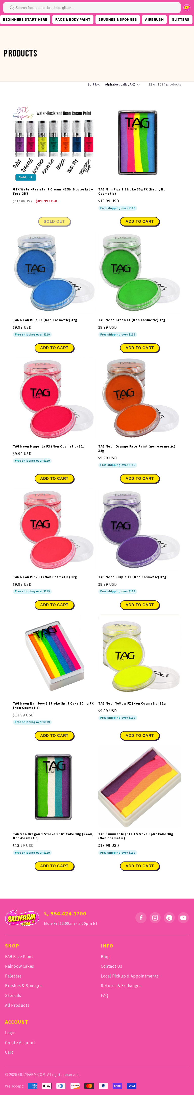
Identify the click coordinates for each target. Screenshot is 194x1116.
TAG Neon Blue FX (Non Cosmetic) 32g (45, 320)
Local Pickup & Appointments (130, 976)
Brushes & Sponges (23, 985)
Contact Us (111, 966)
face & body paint (72, 19)
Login (10, 1033)
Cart (9, 1052)
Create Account (20, 1042)
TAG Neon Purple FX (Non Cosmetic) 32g (132, 577)
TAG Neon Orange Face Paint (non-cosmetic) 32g (137, 448)
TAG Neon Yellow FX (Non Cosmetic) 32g (132, 704)
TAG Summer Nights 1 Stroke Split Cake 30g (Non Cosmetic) (135, 836)
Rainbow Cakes (19, 966)
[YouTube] (183, 917)
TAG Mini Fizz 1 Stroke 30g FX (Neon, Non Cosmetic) (133, 191)
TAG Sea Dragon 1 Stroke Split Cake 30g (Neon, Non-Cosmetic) (53, 836)
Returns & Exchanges (121, 985)
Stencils (13, 995)
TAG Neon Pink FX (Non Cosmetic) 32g (45, 577)
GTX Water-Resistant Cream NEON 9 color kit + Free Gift (53, 191)
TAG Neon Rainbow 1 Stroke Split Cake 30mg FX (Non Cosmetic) (53, 706)
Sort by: (93, 84)
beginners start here (25, 19)
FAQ (104, 995)
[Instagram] (155, 917)
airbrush (154, 19)
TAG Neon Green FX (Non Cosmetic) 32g (131, 320)
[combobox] (92, 7)
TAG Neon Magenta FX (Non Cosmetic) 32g (49, 446)
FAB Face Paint (19, 956)
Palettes (13, 976)
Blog (105, 956)
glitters (180, 19)
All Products (17, 1005)
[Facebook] (141, 917)
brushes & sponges (118, 19)
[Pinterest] (169, 917)
